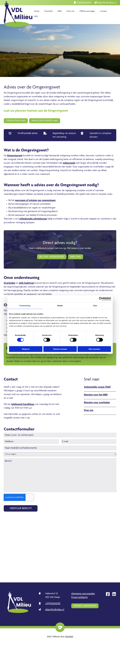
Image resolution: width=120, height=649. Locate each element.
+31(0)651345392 (83, 3)
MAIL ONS (75, 256)
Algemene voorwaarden (83, 593)
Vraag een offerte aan (44, 120)
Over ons (70, 11)
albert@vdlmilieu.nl (106, 3)
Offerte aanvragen (87, 11)
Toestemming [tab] (24, 305)
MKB (60, 11)
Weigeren (26, 349)
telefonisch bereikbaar (22, 404)
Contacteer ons (15, 120)
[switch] (46, 340)
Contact (103, 11)
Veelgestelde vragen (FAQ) (97, 387)
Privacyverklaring (79, 597)
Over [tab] (95, 305)
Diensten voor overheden (97, 402)
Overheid (48, 11)
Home (36, 11)
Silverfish (69, 637)
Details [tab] (60, 305)
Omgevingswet (14, 155)
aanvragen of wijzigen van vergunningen (35, 200)
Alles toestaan (94, 349)
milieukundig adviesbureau (33, 219)
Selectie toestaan (60, 349)
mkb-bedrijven (26, 283)
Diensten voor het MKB (96, 395)
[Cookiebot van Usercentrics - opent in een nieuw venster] (100, 298)
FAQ (36, 17)
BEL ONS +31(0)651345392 (51, 256)
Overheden (9, 283)
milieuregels (69, 163)
